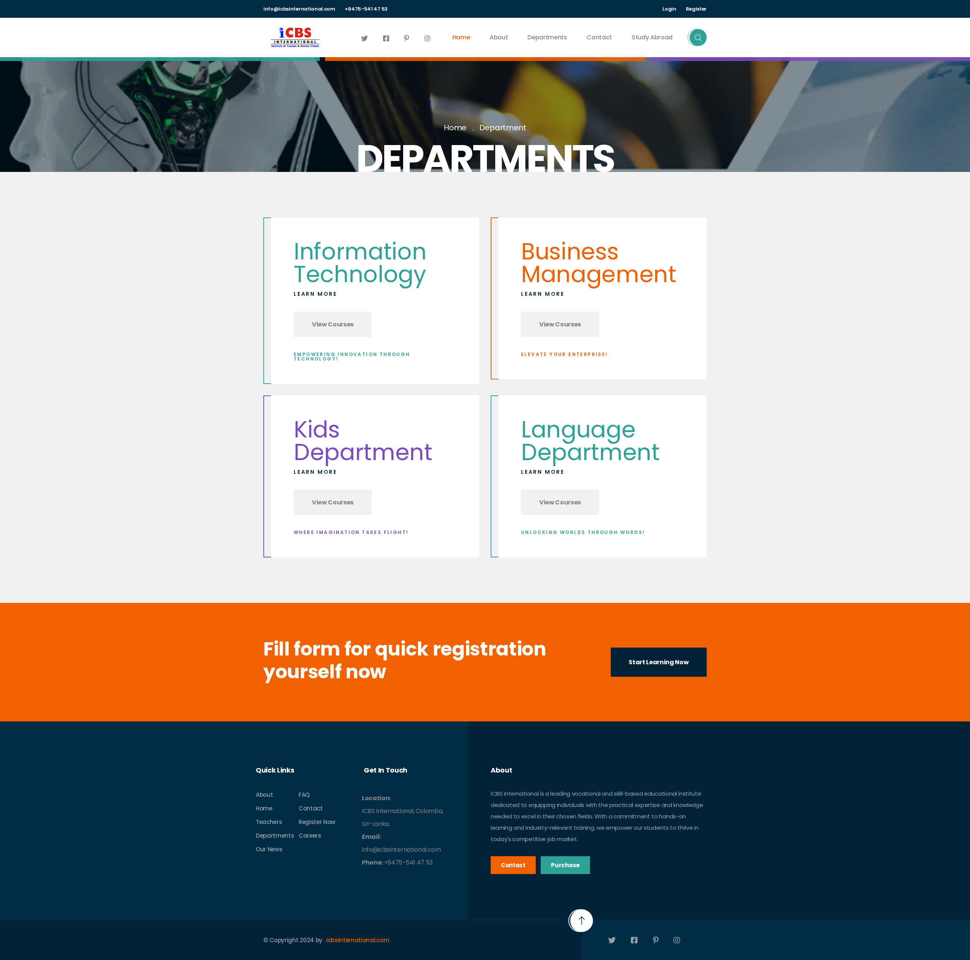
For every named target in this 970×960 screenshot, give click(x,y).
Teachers (269, 822)
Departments (547, 37)
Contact (599, 37)
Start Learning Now (658, 662)
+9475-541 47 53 (366, 8)
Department (502, 127)
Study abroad (652, 37)
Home (461, 37)
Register (696, 8)
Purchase (565, 865)
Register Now (317, 822)
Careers (310, 836)
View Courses (333, 324)
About (499, 37)
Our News (269, 849)
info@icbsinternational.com (299, 8)
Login (669, 8)
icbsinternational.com (357, 940)
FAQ (304, 795)
